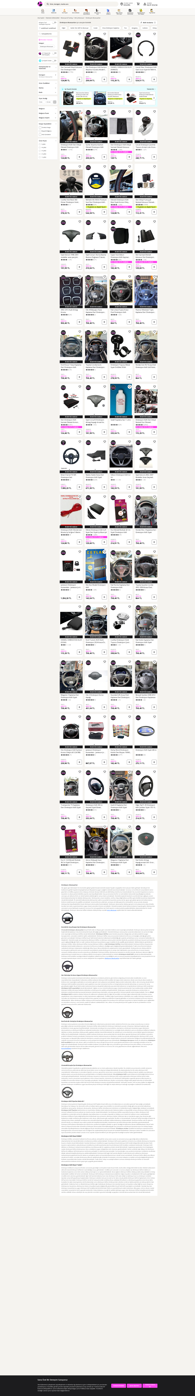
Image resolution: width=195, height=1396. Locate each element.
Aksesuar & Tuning (67, 18)
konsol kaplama (66, 1048)
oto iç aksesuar (111, 910)
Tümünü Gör (150, 89)
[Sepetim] (138, 4)
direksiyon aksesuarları (112, 958)
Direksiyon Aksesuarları (93, 18)
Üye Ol (149, 5)
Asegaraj (135, 28)
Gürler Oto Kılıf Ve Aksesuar (79, 28)
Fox (125, 28)
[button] (69, 61)
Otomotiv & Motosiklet (52, 18)
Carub (95, 28)
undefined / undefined (48, 28)
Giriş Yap (154, 5)
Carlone (145, 28)
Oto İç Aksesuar (79, 18)
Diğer (63, 28)
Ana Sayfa (41, 18)
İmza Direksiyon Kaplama (110, 28)
